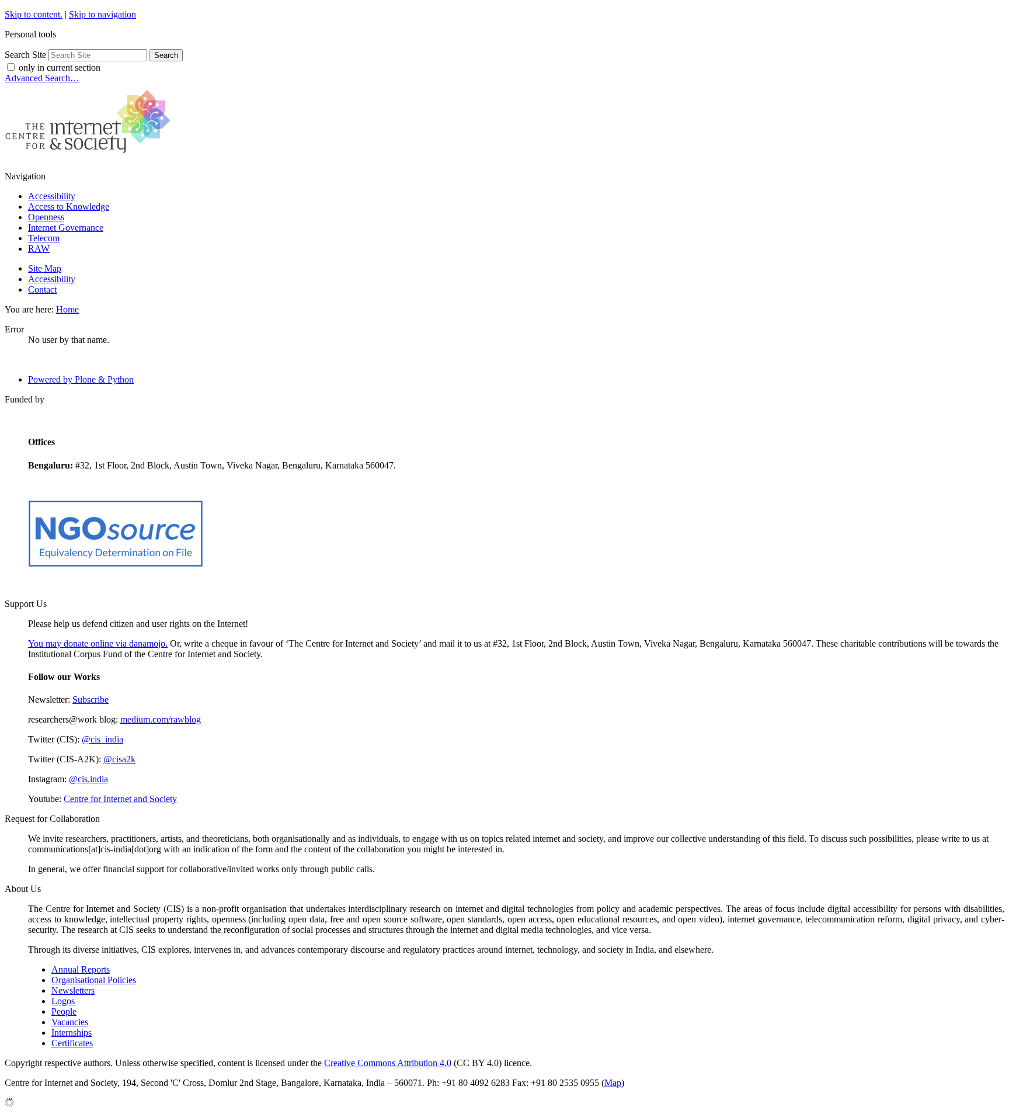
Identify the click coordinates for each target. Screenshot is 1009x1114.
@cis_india (102, 739)
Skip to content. (33, 14)
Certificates (72, 1043)
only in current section (59, 67)
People (63, 1011)
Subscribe (90, 700)
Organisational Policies (93, 980)
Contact (42, 289)
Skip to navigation (102, 14)
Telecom (44, 238)
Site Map (44, 268)
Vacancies (69, 1022)
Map (612, 1083)
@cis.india (88, 779)
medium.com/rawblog (160, 719)
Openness (46, 217)
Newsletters (73, 990)
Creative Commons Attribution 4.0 (387, 1063)
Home (67, 309)
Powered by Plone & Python (81, 379)
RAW (39, 249)
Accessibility (51, 196)
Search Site (25, 55)
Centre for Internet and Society (120, 799)
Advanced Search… (42, 78)
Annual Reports (80, 969)
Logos (63, 1001)
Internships (71, 1032)
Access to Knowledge (68, 206)
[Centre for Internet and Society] (91, 156)
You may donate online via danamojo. (98, 643)
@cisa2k (119, 759)
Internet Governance (65, 227)
